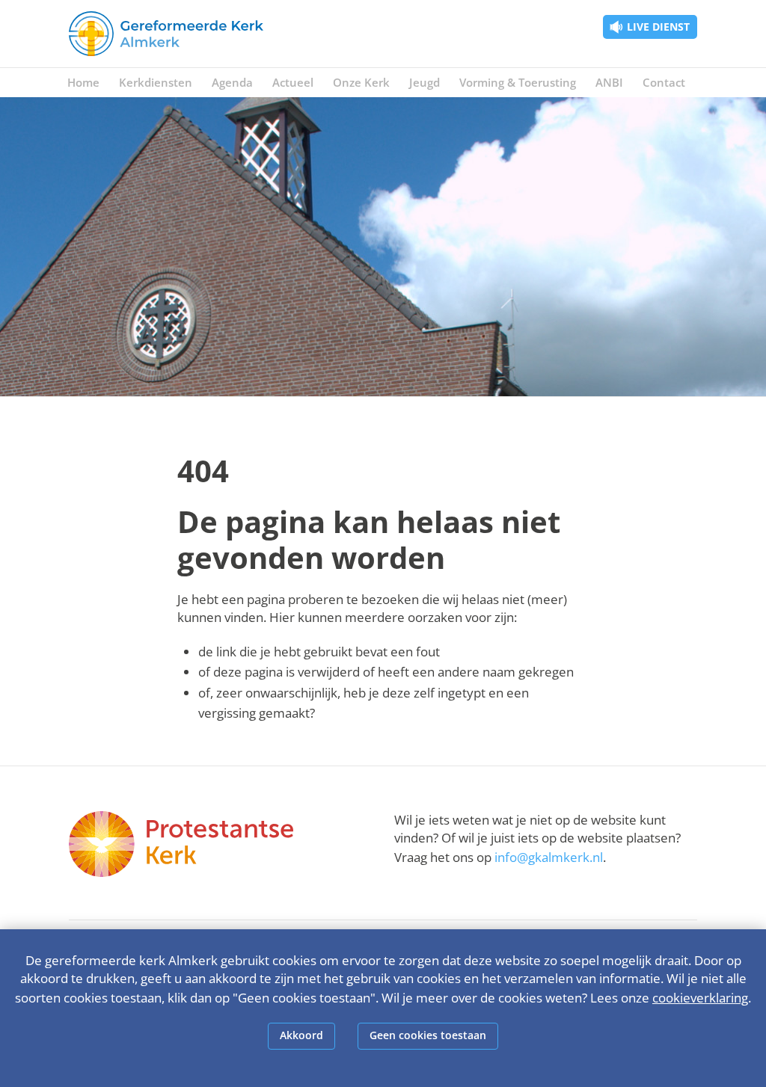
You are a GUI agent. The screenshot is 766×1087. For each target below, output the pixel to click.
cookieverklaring (700, 997)
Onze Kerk (361, 82)
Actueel (292, 82)
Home (83, 82)
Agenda (232, 82)
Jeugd (424, 82)
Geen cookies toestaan (428, 1035)
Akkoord (301, 1035)
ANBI (609, 82)
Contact (664, 82)
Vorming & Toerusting (517, 82)
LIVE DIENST (658, 26)
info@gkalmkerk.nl (548, 857)
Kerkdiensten (155, 82)
